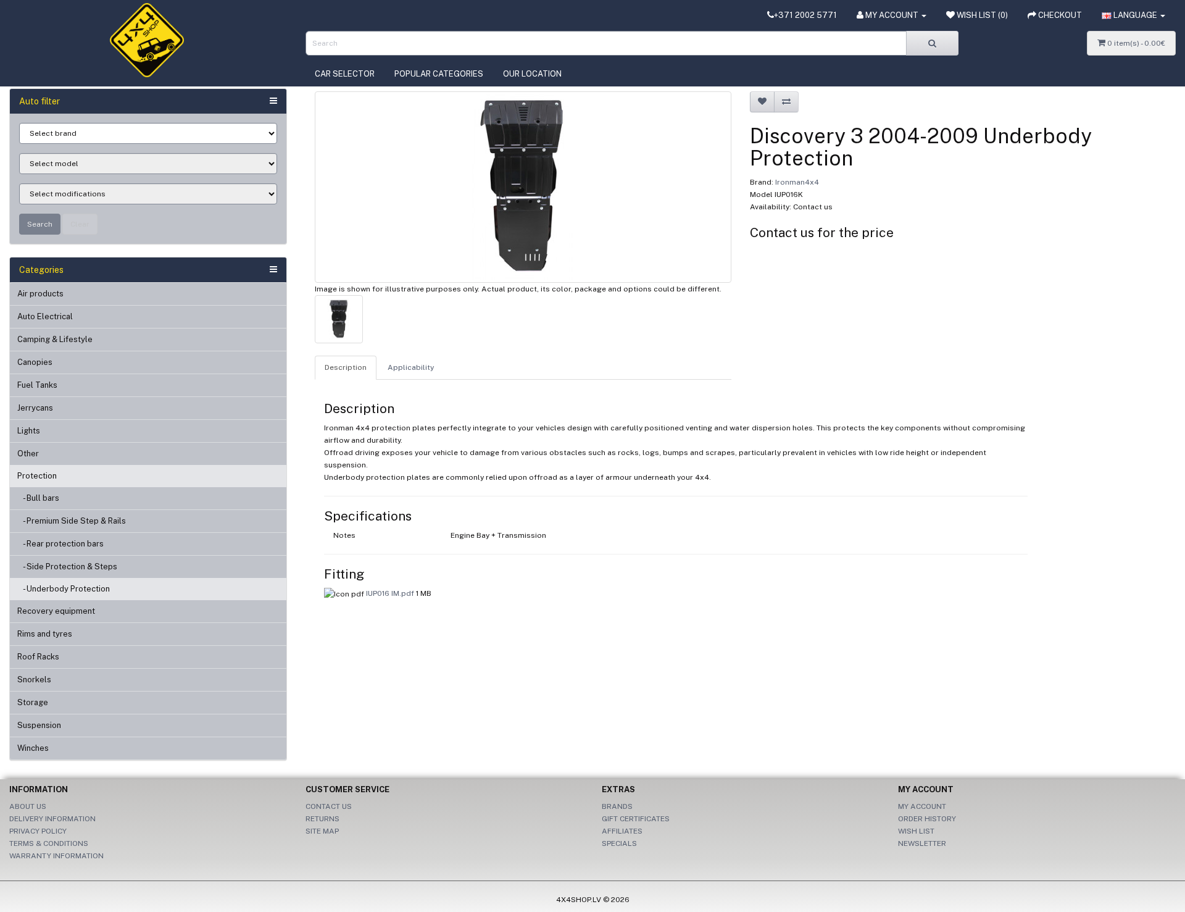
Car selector (345, 73)
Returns (322, 818)
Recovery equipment (56, 611)
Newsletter (922, 843)
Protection (37, 475)
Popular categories (438, 73)
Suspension (39, 725)
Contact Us (329, 806)
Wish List (916, 831)
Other (28, 453)
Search (39, 224)
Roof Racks (38, 656)
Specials (619, 843)
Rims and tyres (44, 633)
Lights (28, 430)
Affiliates (622, 831)
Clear (79, 224)
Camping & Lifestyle (55, 339)
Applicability (411, 367)
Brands (617, 806)
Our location (532, 73)
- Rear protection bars (60, 543)
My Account (922, 806)
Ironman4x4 (797, 182)
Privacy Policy (38, 831)
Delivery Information (52, 818)
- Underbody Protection (63, 588)
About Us (27, 806)
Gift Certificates (636, 818)
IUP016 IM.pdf (390, 593)
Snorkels (34, 679)
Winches (33, 748)
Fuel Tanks (37, 385)
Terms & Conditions (48, 843)
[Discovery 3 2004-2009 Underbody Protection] (523, 187)
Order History (927, 818)
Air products (40, 293)
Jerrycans (35, 407)
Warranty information (56, 855)
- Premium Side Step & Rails (71, 520)
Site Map (322, 831)
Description (346, 367)
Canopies (34, 362)
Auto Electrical (45, 316)
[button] (1133, 15)
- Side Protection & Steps (67, 566)
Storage (32, 702)
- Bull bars (38, 498)
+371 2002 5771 (805, 15)
